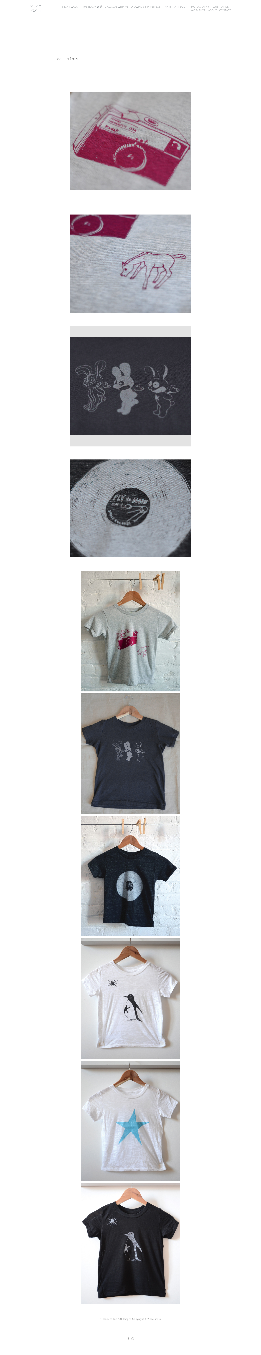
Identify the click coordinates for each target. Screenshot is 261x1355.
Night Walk (70, 6)
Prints (167, 6)
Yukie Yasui (36, 9)
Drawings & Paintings (145, 6)
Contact (225, 10)
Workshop (198, 10)
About (212, 10)
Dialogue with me (117, 6)
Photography (199, 6)
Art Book (180, 6)
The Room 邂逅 (94, 6)
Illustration (220, 6)
